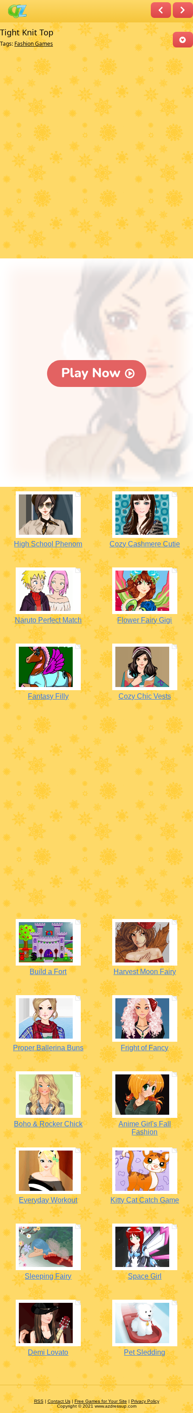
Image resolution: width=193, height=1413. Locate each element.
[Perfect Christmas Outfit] (183, 10)
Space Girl (145, 1276)
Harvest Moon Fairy (145, 971)
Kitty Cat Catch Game (144, 1200)
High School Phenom (48, 544)
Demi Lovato (48, 1352)
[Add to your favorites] (183, 39)
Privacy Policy (145, 1401)
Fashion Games (33, 43)
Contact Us (59, 1401)
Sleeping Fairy (48, 1276)
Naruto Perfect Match (48, 620)
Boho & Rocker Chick (48, 1124)
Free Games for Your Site (101, 1401)
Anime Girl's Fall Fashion (144, 1128)
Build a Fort (48, 971)
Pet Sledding (144, 1352)
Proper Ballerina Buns (48, 1048)
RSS (39, 1401)
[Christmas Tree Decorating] (161, 10)
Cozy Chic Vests (144, 696)
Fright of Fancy (144, 1048)
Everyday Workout (48, 1200)
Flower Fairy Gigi (144, 620)
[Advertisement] (96, 155)
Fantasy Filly (48, 696)
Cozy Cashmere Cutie (145, 544)
